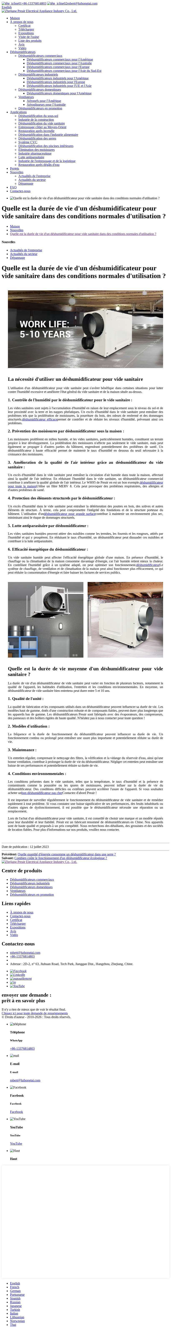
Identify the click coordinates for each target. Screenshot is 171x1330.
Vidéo (22, 48)
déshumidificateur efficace (39, 419)
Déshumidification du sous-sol (38, 116)
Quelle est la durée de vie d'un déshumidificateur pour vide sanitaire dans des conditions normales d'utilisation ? (83, 234)
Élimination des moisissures (36, 149)
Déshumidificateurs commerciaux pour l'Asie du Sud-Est (64, 70)
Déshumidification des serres (37, 138)
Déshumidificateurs (22, 52)
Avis (21, 44)
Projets (14, 168)
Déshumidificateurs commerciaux (40, 55)
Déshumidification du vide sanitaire (41, 123)
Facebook (16, 1112)
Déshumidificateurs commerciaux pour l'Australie (59, 63)
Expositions (26, 33)
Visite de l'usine (28, 37)
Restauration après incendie (36, 131)
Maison (15, 18)
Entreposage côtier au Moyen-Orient (42, 127)
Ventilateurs (26, 97)
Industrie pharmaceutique (35, 153)
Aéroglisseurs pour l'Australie (46, 104)
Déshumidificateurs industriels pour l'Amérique (58, 78)
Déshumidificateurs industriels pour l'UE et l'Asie (59, 86)
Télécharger (26, 29)
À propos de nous (21, 22)
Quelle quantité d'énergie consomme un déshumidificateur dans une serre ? (67, 854)
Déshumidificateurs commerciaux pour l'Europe (58, 67)
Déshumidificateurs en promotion (40, 108)
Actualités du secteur (32, 180)
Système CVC (27, 142)
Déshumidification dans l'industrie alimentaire (48, 134)
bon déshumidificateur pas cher (41, 793)
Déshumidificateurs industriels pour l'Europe (56, 82)
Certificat (24, 25)
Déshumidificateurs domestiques (39, 89)
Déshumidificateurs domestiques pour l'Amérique (59, 93)
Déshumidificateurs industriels (38, 74)
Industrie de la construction (36, 119)
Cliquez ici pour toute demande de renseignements (35, 1013)
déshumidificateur (148, 565)
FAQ (13, 187)
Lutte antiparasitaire (31, 157)
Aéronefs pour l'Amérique (44, 101)
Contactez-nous (20, 191)
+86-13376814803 (34, 3)
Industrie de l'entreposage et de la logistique (46, 161)
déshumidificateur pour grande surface (70, 514)
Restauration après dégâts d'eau (38, 164)
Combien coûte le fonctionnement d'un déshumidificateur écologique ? (60, 858)
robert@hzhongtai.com (82, 3)
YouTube (16, 1143)
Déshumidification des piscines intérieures (45, 146)
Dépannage (25, 183)
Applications (18, 112)
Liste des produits (29, 40)
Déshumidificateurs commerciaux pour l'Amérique (60, 59)
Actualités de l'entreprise (34, 176)
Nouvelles (16, 172)
